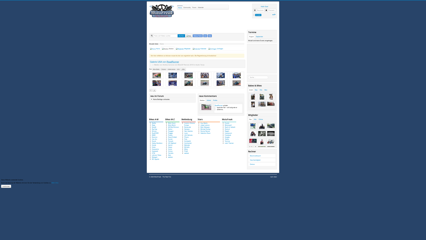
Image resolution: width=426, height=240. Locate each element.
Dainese (186, 129)
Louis (186, 133)
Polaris (170, 135)
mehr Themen (229, 143)
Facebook (228, 135)
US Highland (172, 143)
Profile (215, 100)
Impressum (228, 133)
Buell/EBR (155, 133)
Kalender (201, 7)
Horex (154, 147)
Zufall (251, 90)
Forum (194, 7)
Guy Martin (204, 123)
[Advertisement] (189, 24)
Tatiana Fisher (197, 36)
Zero (169, 155)
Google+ (227, 137)
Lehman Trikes (156, 155)
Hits (261, 90)
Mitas (186, 149)
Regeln (227, 131)
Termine (227, 141)
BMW (153, 135)
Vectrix (170, 145)
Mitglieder (187, 49)
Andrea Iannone (171, 69)
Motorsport (228, 125)
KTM (153, 153)
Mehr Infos (55, 183)
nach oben (273, 177)
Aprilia (154, 123)
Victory (170, 151)
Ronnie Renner (205, 131)
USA (183, 69)
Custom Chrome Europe (189, 124)
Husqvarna (155, 149)
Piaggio (170, 133)
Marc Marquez (205, 127)
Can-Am (154, 139)
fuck (205, 36)
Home (180, 8)
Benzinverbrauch (255, 156)
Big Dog (154, 129)
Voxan (170, 149)
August (251, 36)
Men (265, 90)
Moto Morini (172, 125)
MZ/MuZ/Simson (173, 127)
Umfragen (219, 49)
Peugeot (170, 131)
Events (227, 123)
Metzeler (187, 145)
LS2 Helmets (188, 135)
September (259, 36)
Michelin (187, 147)
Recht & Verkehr (230, 127)
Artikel (209, 100)
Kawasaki (155, 151)
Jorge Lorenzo (205, 125)
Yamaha (170, 153)
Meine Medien (156, 69)
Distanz (252, 164)
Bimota (154, 131)
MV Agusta (155, 159)
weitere (170, 157)
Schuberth (187, 141)
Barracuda (187, 127)
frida (209, 36)
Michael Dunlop (205, 129)
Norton (170, 129)
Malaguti (154, 157)
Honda (154, 145)
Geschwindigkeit (255, 160)
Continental (187, 143)
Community (187, 7)
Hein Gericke (188, 131)
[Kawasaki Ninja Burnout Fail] (206, 107)
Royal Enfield (172, 137)
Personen (163, 69)
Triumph (170, 141)
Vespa (170, 147)
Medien (171, 49)
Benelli (154, 127)
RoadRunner (219, 105)
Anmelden (258, 15)
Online (261, 119)
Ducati (154, 141)
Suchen (181, 36)
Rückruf (227, 129)
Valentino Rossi (205, 133)
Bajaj (153, 125)
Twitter (227, 139)
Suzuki (170, 139)
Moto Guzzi (172, 123)
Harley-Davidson (157, 143)
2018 (178, 69)
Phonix (186, 137)
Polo (185, 139)
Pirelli (186, 151)
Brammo (154, 137)
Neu (256, 90)
